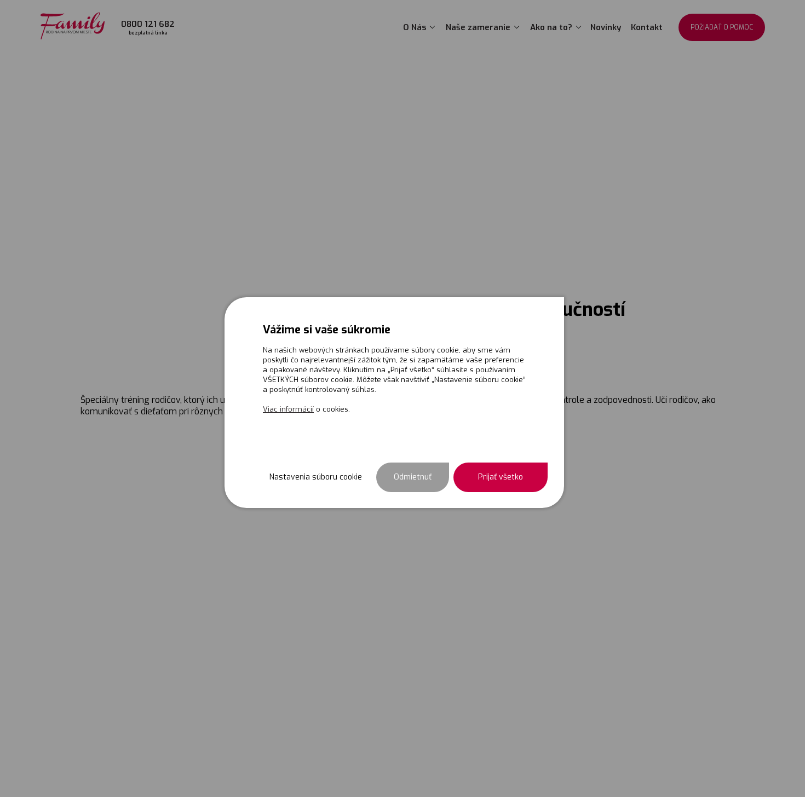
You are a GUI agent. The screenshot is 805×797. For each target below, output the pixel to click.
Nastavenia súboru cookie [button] (315, 476)
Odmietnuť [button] (413, 476)
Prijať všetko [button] (500, 476)
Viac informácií (288, 408)
